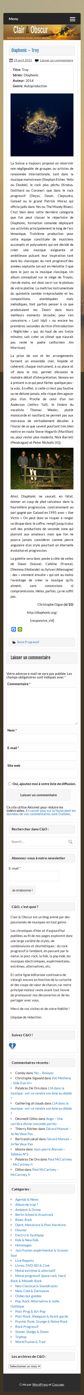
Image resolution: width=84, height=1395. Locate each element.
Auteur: (19, 81)
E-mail (13, 748)
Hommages (23, 1245)
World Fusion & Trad (30, 1342)
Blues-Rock (23, 1220)
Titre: (17, 70)
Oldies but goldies (28, 1296)
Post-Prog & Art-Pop (30, 1311)
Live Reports (24, 1260)
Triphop (20, 1337)
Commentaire (18, 684)
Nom (12, 730)
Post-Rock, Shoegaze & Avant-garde (41, 1316)
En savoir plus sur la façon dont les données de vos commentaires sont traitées (41, 812)
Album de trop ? (26, 1204)
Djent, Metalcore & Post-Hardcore (40, 1225)
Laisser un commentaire (56, 60)
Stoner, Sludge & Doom (32, 1332)
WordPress (40, 1384)
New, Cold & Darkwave (32, 1291)
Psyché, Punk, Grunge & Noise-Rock (41, 1321)
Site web (13, 765)
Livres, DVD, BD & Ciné (32, 1265)
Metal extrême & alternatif (35, 1271)
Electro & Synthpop (29, 1235)
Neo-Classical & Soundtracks (36, 1286)
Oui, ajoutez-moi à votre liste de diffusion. (44, 784)
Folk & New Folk (27, 1240)
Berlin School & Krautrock (34, 1215)
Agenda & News (27, 1199)
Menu (13, 19)
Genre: (18, 86)
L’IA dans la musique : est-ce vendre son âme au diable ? (41, 1093)
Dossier (21, 1230)
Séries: (18, 75)
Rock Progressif (28, 642)
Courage (58, 1384)
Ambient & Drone (28, 1210)
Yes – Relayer (44, 1073)
